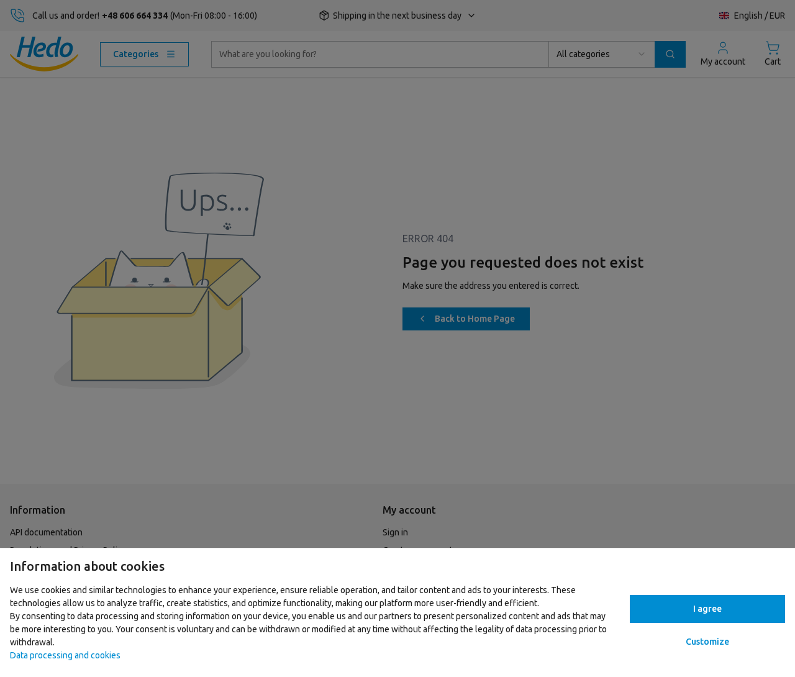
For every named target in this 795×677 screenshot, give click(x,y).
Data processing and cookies (65, 655)
